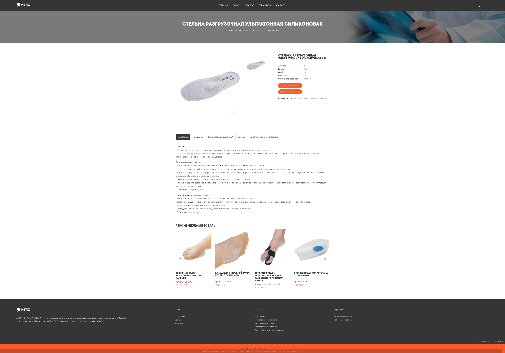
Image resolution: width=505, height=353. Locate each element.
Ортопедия (252, 30)
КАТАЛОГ (249, 5)
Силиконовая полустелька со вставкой (311, 274)
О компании (180, 316)
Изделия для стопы (271, 30)
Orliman (307, 69)
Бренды (178, 320)
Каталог (240, 30)
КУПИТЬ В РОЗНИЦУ (290, 92)
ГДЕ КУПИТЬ (265, 5)
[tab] (183, 137)
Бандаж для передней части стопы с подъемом (232, 274)
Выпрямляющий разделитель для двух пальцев (189, 275)
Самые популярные (318, 98)
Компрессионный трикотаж (266, 320)
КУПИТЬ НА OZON (290, 85)
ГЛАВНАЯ (223, 5)
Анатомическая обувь (264, 323)
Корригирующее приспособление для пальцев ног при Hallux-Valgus (269, 277)
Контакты (179, 323)
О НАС (236, 5)
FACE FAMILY (498, 341)
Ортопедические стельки (265, 327)
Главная (229, 30)
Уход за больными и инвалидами (268, 330)
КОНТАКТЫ (281, 5)
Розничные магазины (343, 320)
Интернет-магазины (343, 316)
